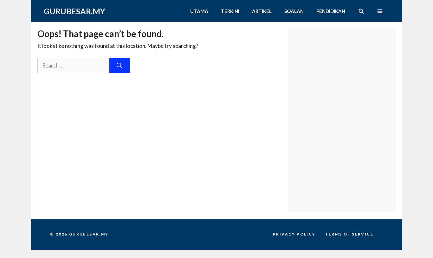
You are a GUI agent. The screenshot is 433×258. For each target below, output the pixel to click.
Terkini (230, 11)
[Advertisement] (343, 68)
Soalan (294, 11)
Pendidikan (330, 11)
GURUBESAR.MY (74, 11)
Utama (199, 11)
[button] (380, 11)
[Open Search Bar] (361, 11)
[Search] (119, 65)
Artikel (262, 11)
